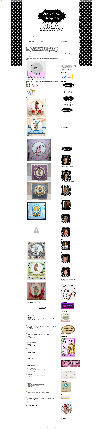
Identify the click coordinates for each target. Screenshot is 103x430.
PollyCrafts (44, 81)
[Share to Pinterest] (39, 302)
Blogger (55, 427)
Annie (28, 348)
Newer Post (28, 403)
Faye (52, 49)
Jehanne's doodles (30, 317)
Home (27, 36)
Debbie (28, 325)
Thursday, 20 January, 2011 (31, 358)
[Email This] (35, 302)
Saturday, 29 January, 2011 (31, 387)
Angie (44, 49)
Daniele (49, 49)
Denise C (36, 55)
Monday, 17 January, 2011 (31, 322)
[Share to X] (37, 302)
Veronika (28, 361)
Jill (42, 281)
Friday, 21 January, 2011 (31, 365)
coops (28, 340)
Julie (47, 49)
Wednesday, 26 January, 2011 (31, 371)
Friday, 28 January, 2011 (31, 380)
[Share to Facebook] (38, 302)
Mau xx (28, 383)
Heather (28, 374)
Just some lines (30, 88)
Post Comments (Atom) (33, 405)
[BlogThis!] (36, 302)
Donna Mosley (29, 333)
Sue (42, 162)
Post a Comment (30, 401)
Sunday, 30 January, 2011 (31, 399)
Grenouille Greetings (30, 368)
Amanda (28, 391)
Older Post (56, 403)
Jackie (40, 137)
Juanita (28, 355)
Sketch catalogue (31, 36)
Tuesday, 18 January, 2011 (31, 352)
